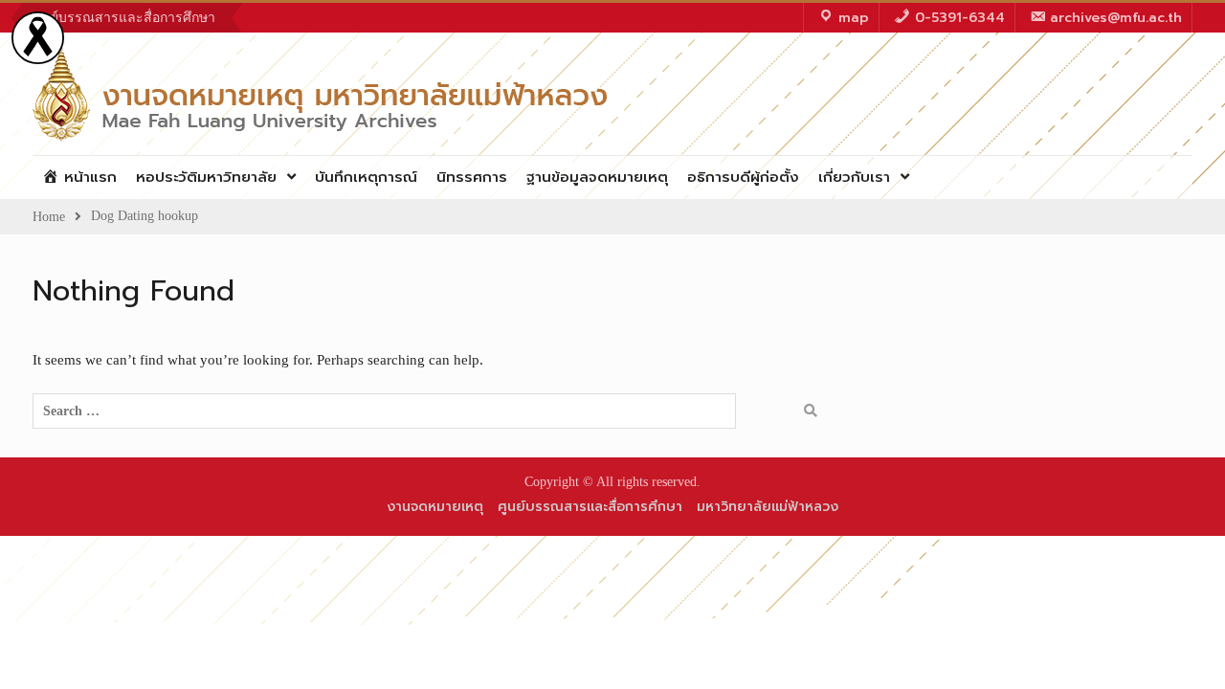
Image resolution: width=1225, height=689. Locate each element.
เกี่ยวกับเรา (854, 177)
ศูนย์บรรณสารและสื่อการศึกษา (124, 18)
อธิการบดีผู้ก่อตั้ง (743, 177)
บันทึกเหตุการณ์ (366, 177)
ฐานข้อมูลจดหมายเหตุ (597, 177)
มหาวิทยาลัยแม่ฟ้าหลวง (767, 507)
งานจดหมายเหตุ (435, 507)
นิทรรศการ (471, 177)
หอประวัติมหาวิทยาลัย (206, 177)
